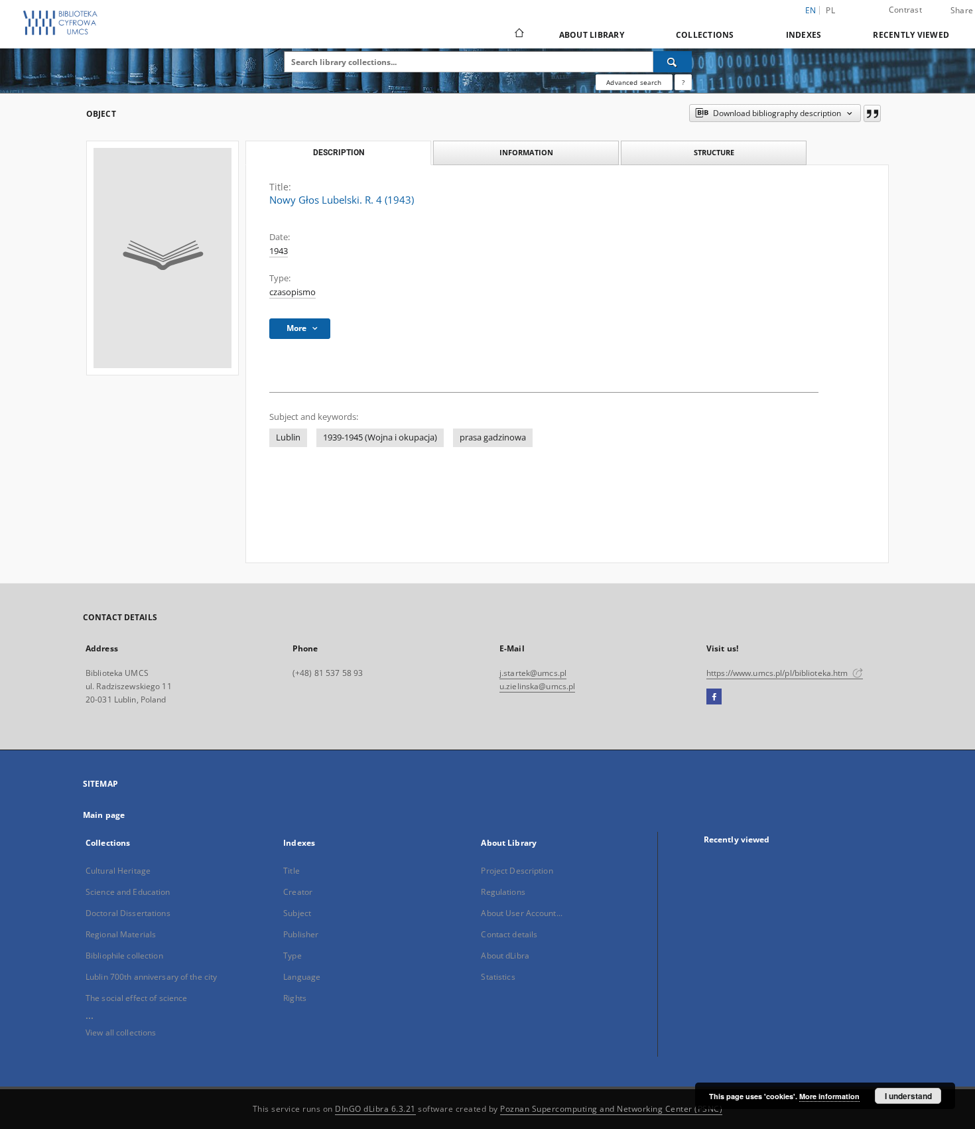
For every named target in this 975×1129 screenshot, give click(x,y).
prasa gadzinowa (493, 437)
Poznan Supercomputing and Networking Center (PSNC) (611, 1108)
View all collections (121, 1032)
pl (830, 10)
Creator (297, 891)
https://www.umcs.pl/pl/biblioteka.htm (778, 673)
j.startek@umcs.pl (532, 673)
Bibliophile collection (124, 955)
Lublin (288, 437)
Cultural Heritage (118, 870)
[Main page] (518, 34)
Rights (294, 998)
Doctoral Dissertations (128, 913)
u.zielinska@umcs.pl (537, 686)
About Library (591, 34)
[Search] (672, 61)
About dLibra (505, 955)
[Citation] (872, 113)
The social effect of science (136, 998)
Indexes (804, 34)
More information (829, 1096)
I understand (908, 1096)
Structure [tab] (714, 152)
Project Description (516, 870)
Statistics (498, 976)
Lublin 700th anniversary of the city (151, 976)
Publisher (300, 934)
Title (291, 870)
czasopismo (292, 292)
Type (292, 955)
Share (961, 10)
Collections (705, 34)
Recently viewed (911, 34)
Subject (297, 913)
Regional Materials (121, 934)
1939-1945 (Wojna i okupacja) (380, 437)
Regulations (503, 891)
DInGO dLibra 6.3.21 (375, 1108)
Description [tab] (338, 152)
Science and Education (128, 891)
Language (301, 976)
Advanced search (633, 82)
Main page (104, 815)
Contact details (509, 934)
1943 (278, 251)
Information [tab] (526, 152)
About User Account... (521, 913)
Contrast (905, 9)
